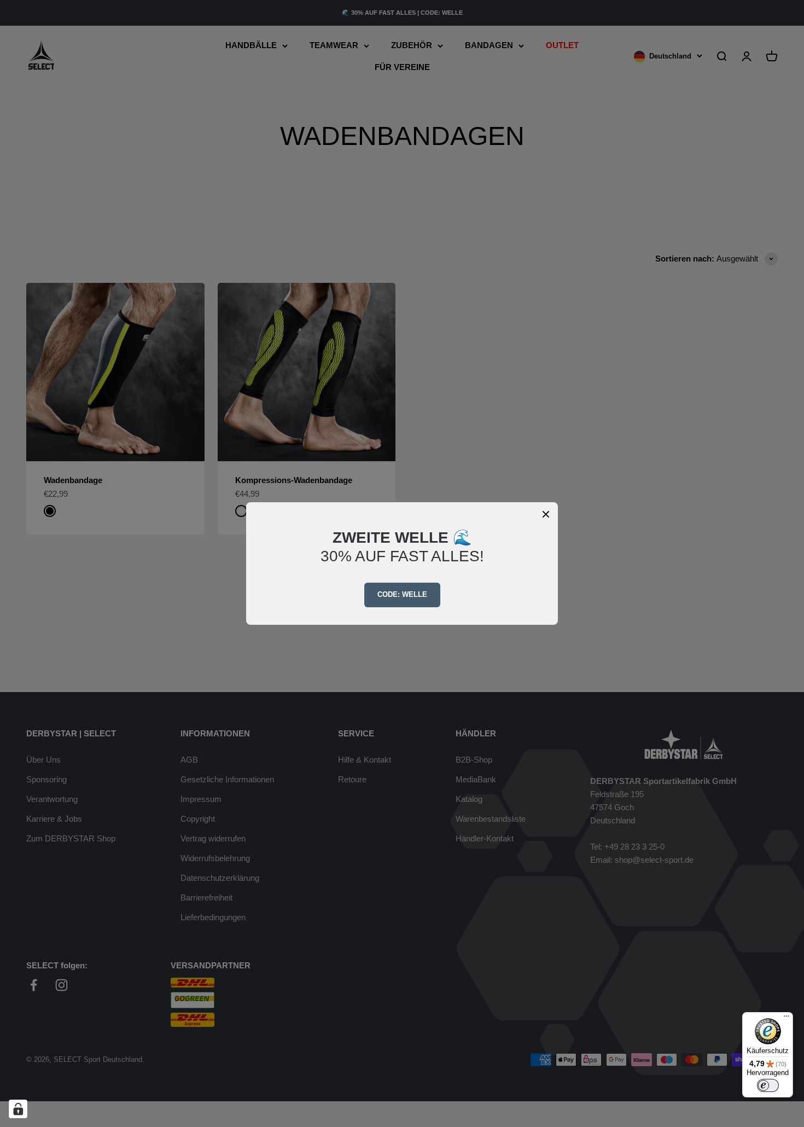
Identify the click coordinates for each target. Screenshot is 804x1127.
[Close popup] (545, 514)
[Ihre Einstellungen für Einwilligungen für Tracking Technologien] (18, 1109)
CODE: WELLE (402, 594)
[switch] (768, 1085)
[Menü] (786, 1018)
